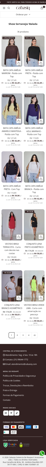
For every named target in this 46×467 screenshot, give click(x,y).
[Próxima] (34, 335)
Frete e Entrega (10, 390)
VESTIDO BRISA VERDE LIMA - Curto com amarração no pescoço (34, 310)
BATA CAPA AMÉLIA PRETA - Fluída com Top (34, 73)
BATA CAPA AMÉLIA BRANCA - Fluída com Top (34, 189)
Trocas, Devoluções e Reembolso (18, 385)
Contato (6, 400)
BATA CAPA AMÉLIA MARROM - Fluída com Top (12, 73)
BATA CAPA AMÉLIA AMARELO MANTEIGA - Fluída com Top (12, 131)
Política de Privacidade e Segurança (19, 375)
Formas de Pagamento (13, 395)
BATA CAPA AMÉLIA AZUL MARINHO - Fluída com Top (34, 131)
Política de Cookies (11, 380)
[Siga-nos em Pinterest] (11, 413)
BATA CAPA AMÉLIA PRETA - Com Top (12, 188)
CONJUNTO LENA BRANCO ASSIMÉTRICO (12, 307)
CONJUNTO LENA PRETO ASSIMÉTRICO (34, 245)
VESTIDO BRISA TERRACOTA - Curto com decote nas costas (12, 249)
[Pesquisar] (9, 8)
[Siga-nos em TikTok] (16, 413)
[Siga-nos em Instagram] (5, 413)
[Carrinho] (42, 8)
